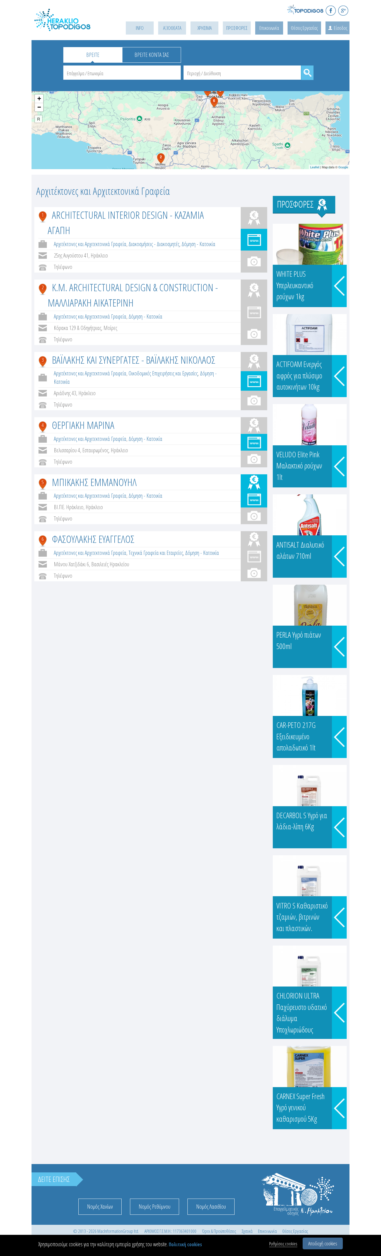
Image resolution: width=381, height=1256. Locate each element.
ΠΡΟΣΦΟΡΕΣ (236, 28)
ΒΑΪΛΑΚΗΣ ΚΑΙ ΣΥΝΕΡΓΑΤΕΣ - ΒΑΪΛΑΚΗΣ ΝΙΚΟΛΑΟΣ (133, 360)
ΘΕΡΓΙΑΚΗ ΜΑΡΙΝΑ (83, 425)
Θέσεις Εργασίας (304, 28)
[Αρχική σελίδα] (70, 27)
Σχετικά (247, 1231)
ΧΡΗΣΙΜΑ (204, 28)
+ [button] (39, 98)
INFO (140, 28)
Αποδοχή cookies (322, 1243)
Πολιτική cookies (185, 1244)
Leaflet (314, 167)
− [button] (39, 107)
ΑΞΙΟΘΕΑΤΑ (172, 28)
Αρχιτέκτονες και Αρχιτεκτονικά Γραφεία (90, 244)
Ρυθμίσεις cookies (283, 1243)
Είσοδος (340, 28)
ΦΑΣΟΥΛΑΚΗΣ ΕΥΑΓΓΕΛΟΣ (93, 539)
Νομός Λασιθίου (211, 1206)
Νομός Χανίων (100, 1206)
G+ (343, 10)
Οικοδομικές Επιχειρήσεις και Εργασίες (163, 373)
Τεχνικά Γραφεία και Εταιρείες (156, 553)
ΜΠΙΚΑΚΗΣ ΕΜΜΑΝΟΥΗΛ (94, 482)
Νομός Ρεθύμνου (154, 1206)
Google (343, 167)
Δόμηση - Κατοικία (198, 244)
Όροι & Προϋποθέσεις (219, 1231)
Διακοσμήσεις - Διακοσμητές (154, 244)
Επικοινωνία (269, 28)
